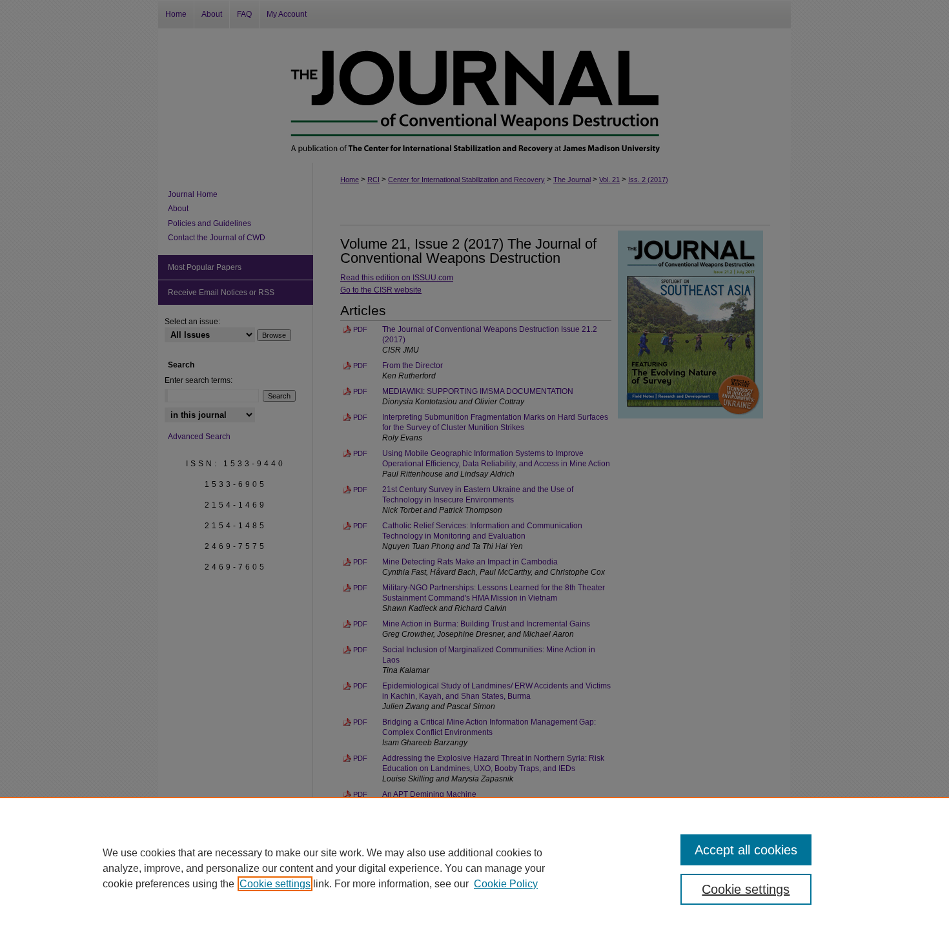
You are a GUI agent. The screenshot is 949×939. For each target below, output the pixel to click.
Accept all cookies (746, 850)
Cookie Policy (506, 883)
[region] (474, 868)
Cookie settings (275, 883)
